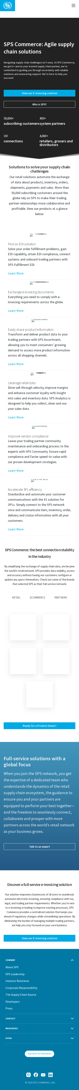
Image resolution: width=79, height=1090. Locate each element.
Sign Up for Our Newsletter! (39, 1053)
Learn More (16, 273)
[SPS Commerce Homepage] (7, 5)
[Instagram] (28, 1075)
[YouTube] (43, 1075)
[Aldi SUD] (56, 661)
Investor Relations (17, 981)
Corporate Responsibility (21, 988)
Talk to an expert (39, 846)
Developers (13, 1001)
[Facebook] (36, 1075)
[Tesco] (23, 627)
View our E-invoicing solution (39, 93)
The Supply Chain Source (21, 994)
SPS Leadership (15, 974)
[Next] (39, 694)
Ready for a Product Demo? (39, 725)
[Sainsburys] (56, 627)
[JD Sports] (23, 661)
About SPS (12, 967)
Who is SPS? (39, 104)
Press (9, 1008)
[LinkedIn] (50, 1075)
